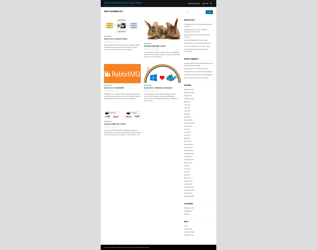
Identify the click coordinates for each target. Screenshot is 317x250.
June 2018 (187, 132)
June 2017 (187, 169)
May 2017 (187, 172)
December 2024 (189, 89)
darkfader (187, 72)
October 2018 (188, 120)
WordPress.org (188, 235)
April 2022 (187, 102)
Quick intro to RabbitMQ (114, 88)
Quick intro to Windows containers (158, 88)
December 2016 (189, 187)
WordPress (141, 247)
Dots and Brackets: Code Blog (123, 2)
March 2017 (187, 178)
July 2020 (187, 108)
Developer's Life (189, 208)
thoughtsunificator (190, 63)
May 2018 (187, 135)
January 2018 (188, 147)
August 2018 (188, 126)
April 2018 (187, 138)
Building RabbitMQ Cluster (155, 46)
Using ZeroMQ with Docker (115, 124)
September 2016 (189, 196)
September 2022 (189, 99)
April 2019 (187, 117)
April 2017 (187, 175)
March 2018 (187, 141)
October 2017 (188, 156)
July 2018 (187, 129)
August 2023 (188, 96)
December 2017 (189, 150)
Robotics (187, 214)
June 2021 (187, 105)
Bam (148, 247)
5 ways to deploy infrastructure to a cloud (197, 46)
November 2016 (189, 190)
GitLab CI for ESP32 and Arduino (198, 69)
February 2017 (188, 181)
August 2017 (188, 163)
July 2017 (187, 166)
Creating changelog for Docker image (195, 40)
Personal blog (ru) (194, 3)
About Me (205, 3)
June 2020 (187, 111)
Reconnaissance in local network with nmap (197, 43)
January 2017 (188, 184)
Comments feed (189, 232)
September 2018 (189, 123)
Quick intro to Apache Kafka (115, 39)
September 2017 (189, 160)
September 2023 (189, 92)
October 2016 (188, 193)
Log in (186, 226)
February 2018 (188, 144)
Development (108, 36)
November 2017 (189, 153)
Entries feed (188, 229)
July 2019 (187, 114)
